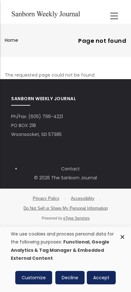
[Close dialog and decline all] (122, 233)
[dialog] (65, 259)
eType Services (76, 218)
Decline (70, 277)
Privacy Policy (46, 198)
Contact (70, 169)
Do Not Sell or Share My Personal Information (66, 208)
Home (11, 40)
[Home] (45, 14)
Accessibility (82, 198)
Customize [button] (34, 277)
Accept (101, 277)
